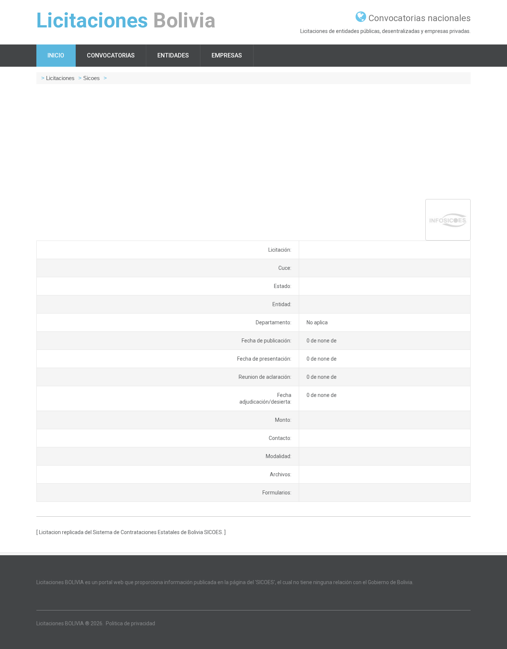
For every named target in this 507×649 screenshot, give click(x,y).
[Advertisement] (253, 141)
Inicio (56, 55)
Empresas (227, 55)
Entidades (173, 55)
